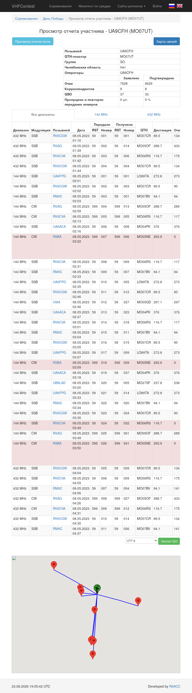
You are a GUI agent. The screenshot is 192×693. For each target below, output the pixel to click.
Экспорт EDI (169, 541)
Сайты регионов (130, 6)
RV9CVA (59, 155)
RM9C (57, 196)
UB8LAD (59, 382)
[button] (81, 592)
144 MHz (101, 114)
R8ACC (174, 686)
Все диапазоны (43, 114)
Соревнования (60, 6)
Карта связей (167, 41)
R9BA (57, 236)
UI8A (56, 302)
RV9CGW (60, 135)
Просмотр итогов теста (32, 41)
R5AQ (57, 145)
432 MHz (154, 114)
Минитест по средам (95, 6)
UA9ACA (59, 226)
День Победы (53, 18)
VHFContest (23, 6)
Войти (157, 6)
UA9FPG (59, 176)
